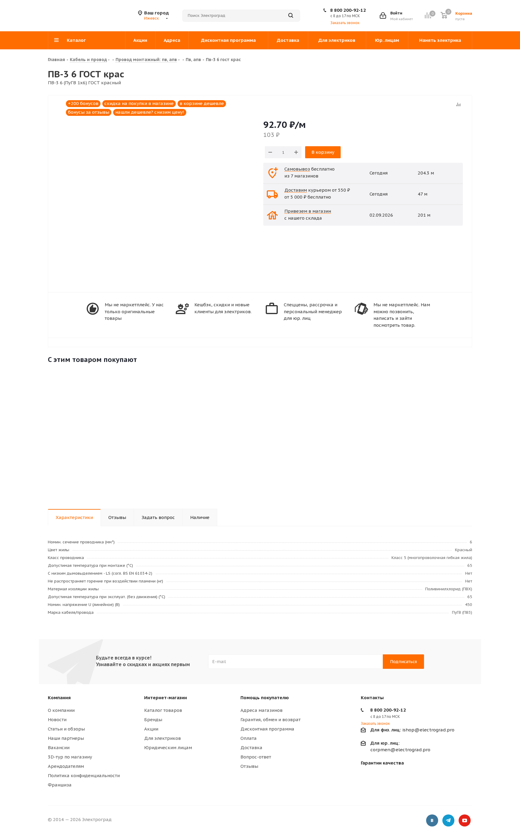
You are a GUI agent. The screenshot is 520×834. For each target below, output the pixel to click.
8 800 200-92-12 (348, 10)
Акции (151, 729)
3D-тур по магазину (70, 757)
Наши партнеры (66, 738)
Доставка (251, 747)
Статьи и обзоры (66, 729)
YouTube (465, 820)
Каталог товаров (163, 710)
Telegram (448, 820)
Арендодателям (66, 766)
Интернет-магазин (165, 697)
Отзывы (249, 766)
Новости (57, 719)
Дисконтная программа (267, 729)
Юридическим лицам (168, 747)
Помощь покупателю (264, 697)
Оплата (248, 738)
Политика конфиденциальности (84, 775)
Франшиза (60, 785)
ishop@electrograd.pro (412, 730)
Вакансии (59, 747)
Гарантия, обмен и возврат (270, 719)
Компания (59, 697)
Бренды (153, 719)
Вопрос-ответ (255, 757)
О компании (61, 710)
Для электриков (162, 738)
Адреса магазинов (261, 710)
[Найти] (290, 16)
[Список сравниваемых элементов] (428, 15)
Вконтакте (432, 820)
